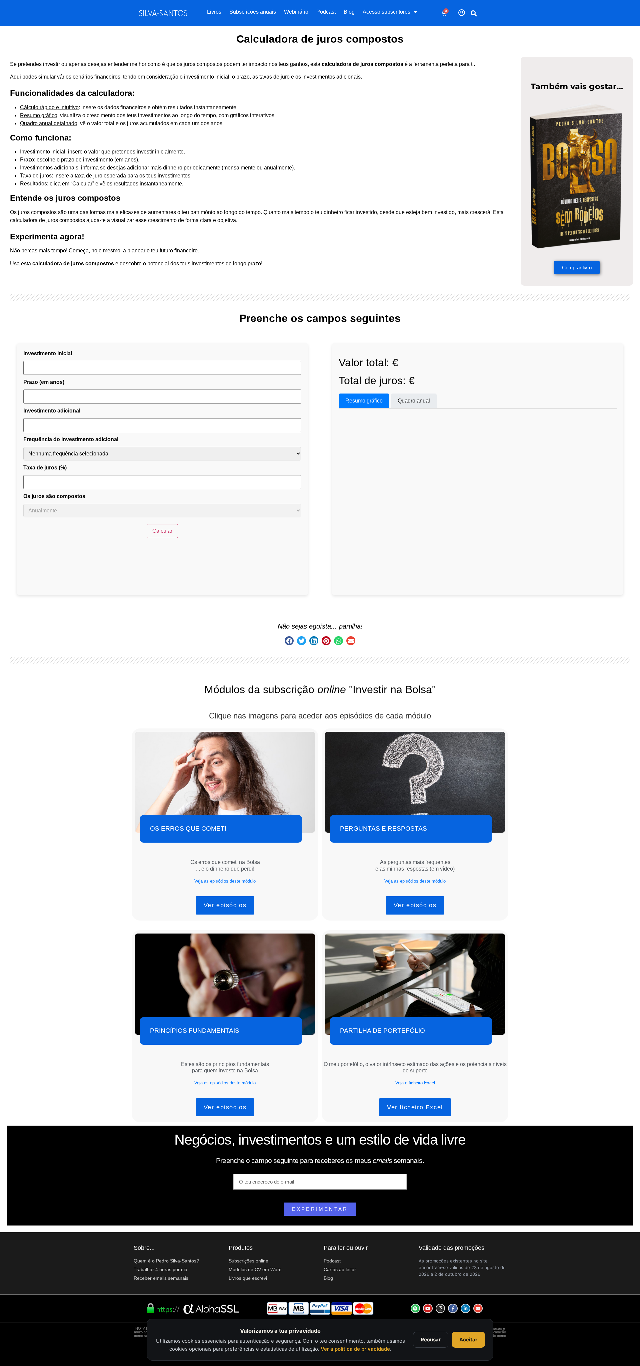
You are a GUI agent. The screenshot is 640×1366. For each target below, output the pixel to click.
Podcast (326, 12)
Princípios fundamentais (194, 1030)
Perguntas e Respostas (383, 828)
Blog (349, 12)
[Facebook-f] (453, 1308)
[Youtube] (428, 1308)
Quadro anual (414, 401)
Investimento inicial (47, 353)
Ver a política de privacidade (355, 1349)
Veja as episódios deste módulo (225, 881)
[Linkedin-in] (465, 1308)
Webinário (296, 12)
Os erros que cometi (188, 828)
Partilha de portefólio (382, 1030)
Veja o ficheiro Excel (415, 1082)
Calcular (162, 531)
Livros (214, 12)
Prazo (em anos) (43, 382)
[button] (474, 13)
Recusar (431, 1339)
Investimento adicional (51, 410)
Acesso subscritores (386, 12)
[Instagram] (440, 1308)
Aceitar (468, 1339)
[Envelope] (478, 1308)
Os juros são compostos (54, 496)
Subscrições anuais (252, 12)
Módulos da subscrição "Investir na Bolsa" (320, 689)
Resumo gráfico (364, 401)
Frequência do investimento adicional (70, 439)
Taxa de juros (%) (45, 467)
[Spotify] (415, 1308)
